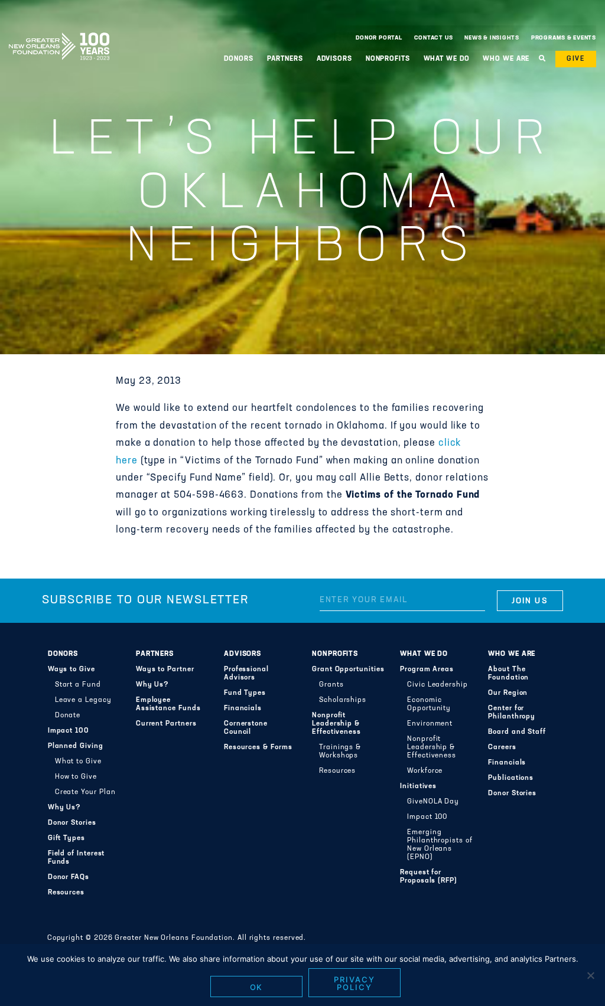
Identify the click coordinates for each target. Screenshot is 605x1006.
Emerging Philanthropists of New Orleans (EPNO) (440, 845)
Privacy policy (354, 983)
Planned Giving (75, 746)
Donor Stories (72, 823)
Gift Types (66, 838)
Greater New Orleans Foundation (59, 35)
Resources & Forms (258, 747)
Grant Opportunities (348, 669)
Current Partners (166, 723)
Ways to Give (71, 669)
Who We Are (511, 654)
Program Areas (427, 669)
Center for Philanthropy (511, 712)
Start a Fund (78, 684)
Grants (331, 684)
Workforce (425, 771)
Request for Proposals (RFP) (428, 876)
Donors (63, 654)
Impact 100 (68, 730)
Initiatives (418, 786)
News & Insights (491, 38)
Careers (502, 747)
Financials (243, 708)
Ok (257, 987)
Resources (66, 892)
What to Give (78, 761)
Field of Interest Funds (76, 857)
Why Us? (64, 807)
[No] (590, 975)
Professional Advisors (246, 673)
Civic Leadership (437, 684)
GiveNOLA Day (433, 801)
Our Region (508, 693)
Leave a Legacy (83, 700)
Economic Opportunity (429, 704)
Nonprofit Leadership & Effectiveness (336, 724)
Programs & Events (563, 38)
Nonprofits (335, 654)
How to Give (76, 776)
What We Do (424, 654)
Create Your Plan (85, 792)
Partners (155, 654)
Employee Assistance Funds (168, 704)
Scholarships (342, 700)
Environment (430, 723)
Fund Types (245, 693)
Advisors (242, 654)
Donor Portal (379, 38)
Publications (511, 778)
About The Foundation (508, 673)
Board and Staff (517, 732)
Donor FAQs (68, 877)
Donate (68, 715)
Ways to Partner (165, 669)
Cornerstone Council (246, 728)
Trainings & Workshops (340, 751)
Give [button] (576, 59)
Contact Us (433, 38)
